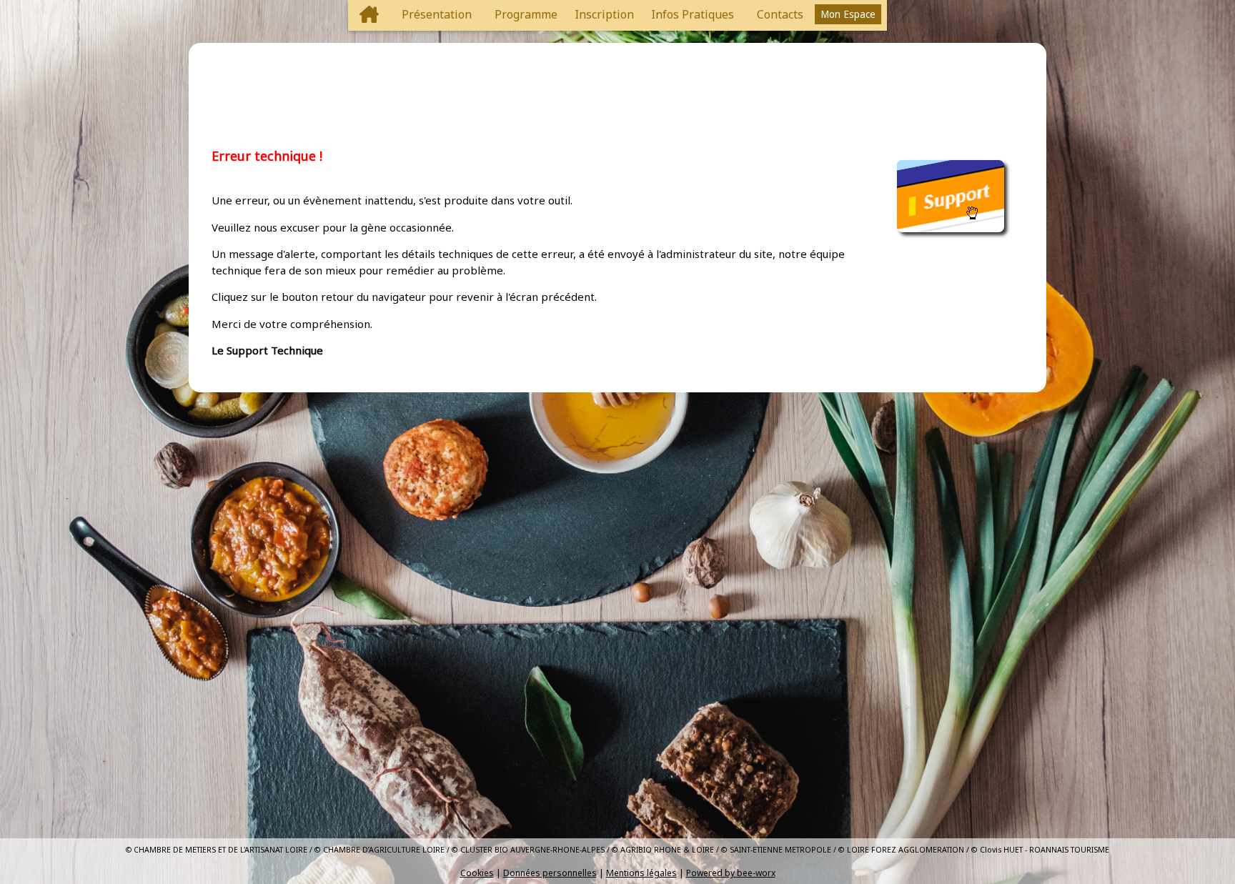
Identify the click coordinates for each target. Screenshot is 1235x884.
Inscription (604, 14)
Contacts (780, 14)
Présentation (437, 14)
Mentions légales (641, 873)
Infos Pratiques (692, 14)
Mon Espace (848, 14)
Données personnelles (550, 873)
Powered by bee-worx (730, 873)
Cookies (477, 873)
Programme (526, 14)
